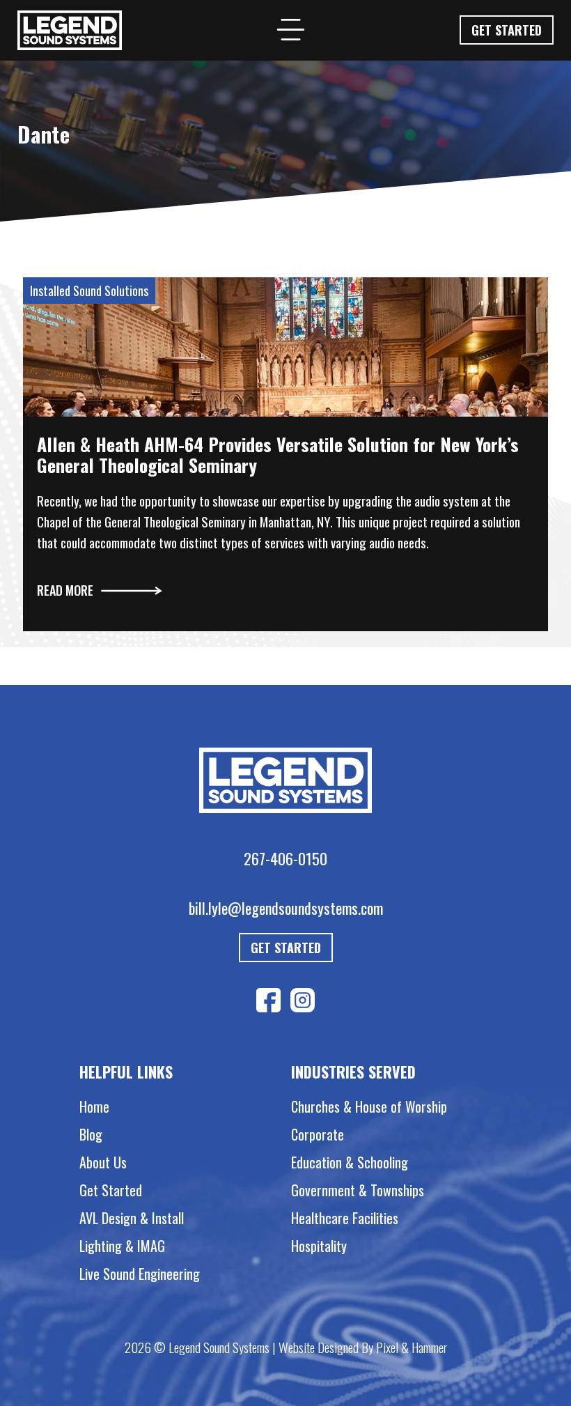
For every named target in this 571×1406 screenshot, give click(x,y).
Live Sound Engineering (139, 1273)
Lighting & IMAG (122, 1245)
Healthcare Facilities (344, 1217)
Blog (90, 1134)
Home (94, 1106)
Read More (65, 590)
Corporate (317, 1134)
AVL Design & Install (131, 1217)
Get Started (506, 30)
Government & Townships (357, 1190)
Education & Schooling (349, 1162)
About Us (103, 1162)
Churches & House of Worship (369, 1106)
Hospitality (319, 1245)
